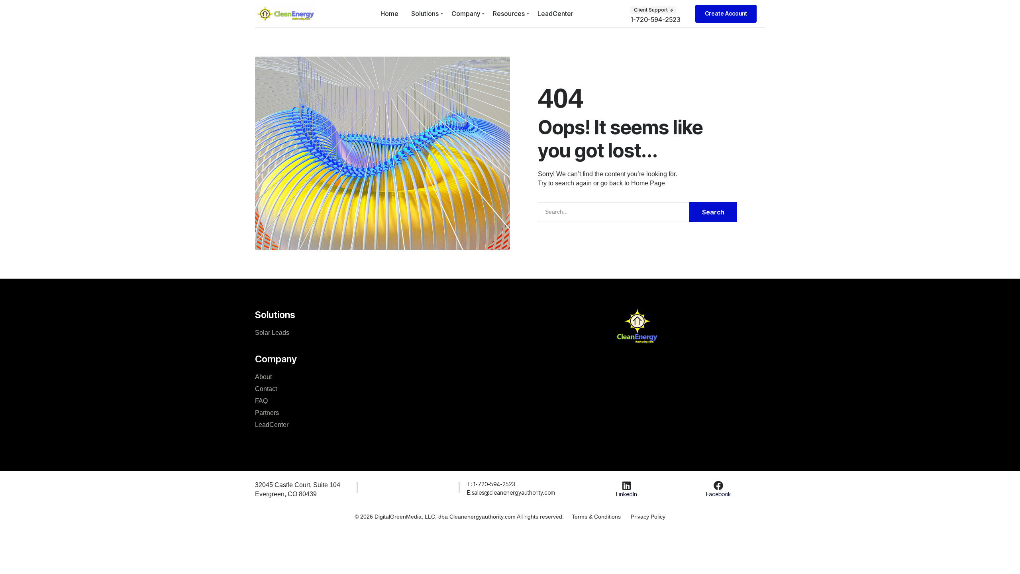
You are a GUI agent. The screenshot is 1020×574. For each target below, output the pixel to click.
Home (389, 14)
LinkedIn (626, 494)
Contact (266, 388)
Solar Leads (272, 332)
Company (465, 14)
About (263, 376)
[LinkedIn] (626, 485)
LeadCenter (555, 14)
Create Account (726, 13)
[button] (653, 10)
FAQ (261, 400)
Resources (509, 14)
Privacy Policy (648, 516)
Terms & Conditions (596, 516)
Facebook (718, 494)
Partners (267, 412)
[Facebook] (718, 485)
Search (713, 212)
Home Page (648, 183)
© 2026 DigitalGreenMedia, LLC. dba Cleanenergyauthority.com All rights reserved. (459, 516)
